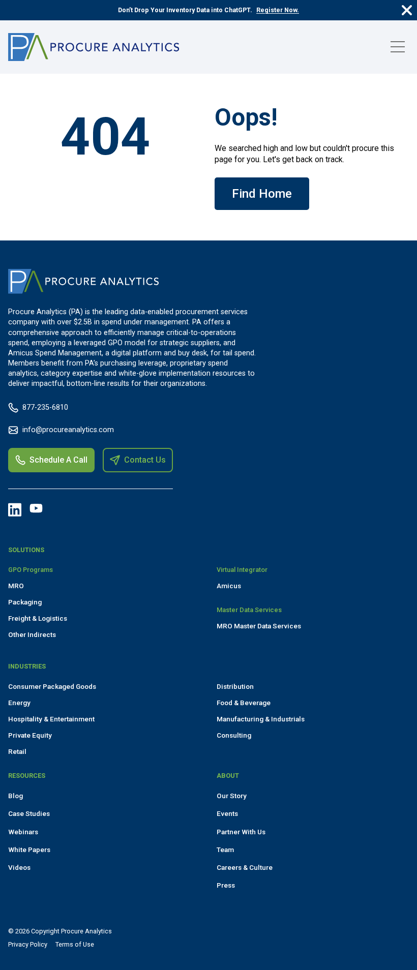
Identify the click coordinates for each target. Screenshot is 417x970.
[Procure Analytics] (93, 47)
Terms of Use (74, 944)
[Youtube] (36, 508)
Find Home (262, 194)
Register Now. (277, 10)
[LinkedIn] (14, 510)
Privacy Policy (27, 944)
